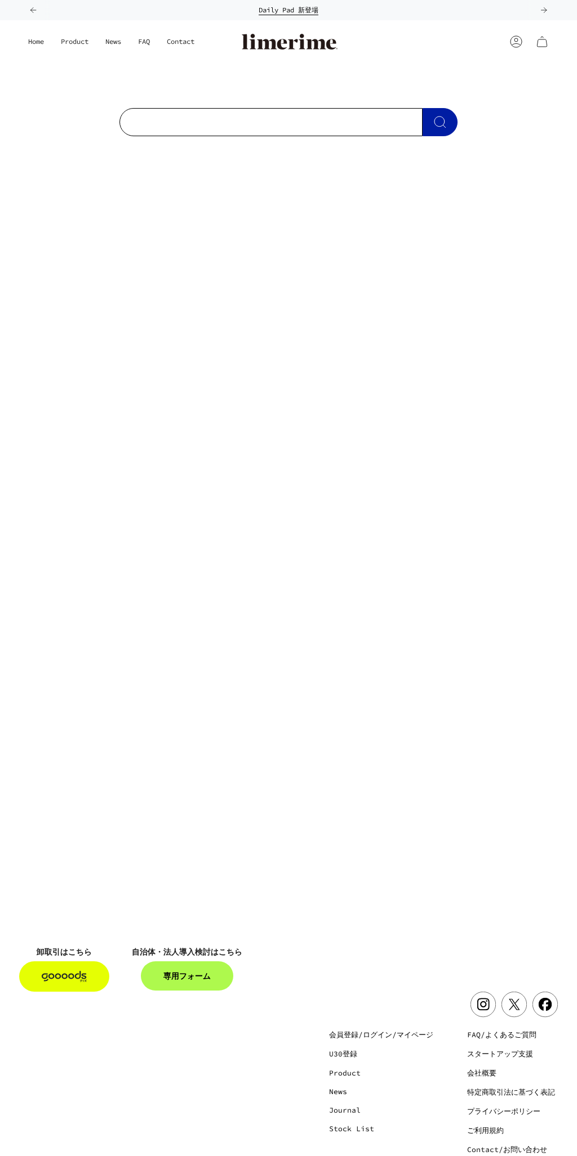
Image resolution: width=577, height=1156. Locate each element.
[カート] (542, 41)
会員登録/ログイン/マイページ (381, 1034)
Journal (345, 1110)
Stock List (351, 1128)
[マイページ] (516, 41)
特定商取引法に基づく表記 (511, 1092)
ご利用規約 (485, 1130)
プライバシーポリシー (503, 1111)
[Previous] (33, 10)
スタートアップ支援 (500, 1054)
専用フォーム (187, 976)
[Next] (544, 10)
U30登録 (343, 1054)
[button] (74, 42)
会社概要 (481, 1073)
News (338, 1091)
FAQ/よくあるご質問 (501, 1034)
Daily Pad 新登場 (288, 10)
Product (345, 1073)
